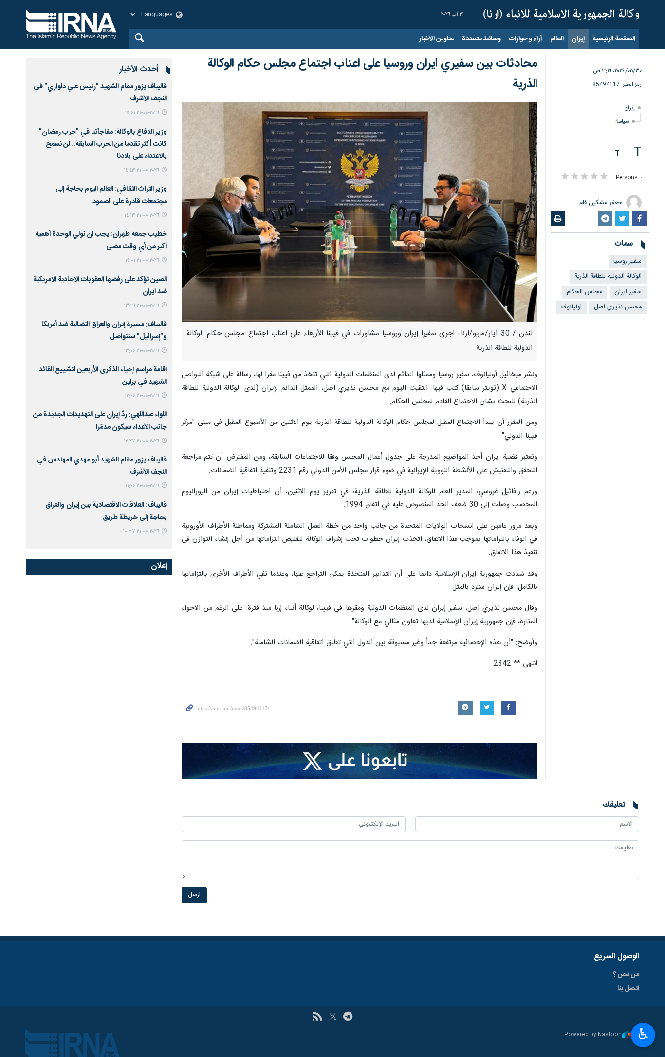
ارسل (194, 895)
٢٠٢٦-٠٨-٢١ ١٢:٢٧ (141, 441)
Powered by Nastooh (593, 1035)
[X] (332, 1017)
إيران (578, 39)
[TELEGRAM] (347, 1017)
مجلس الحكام (584, 292)
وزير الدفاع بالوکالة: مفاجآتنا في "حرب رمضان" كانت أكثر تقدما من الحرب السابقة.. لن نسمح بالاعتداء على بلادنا (103, 144)
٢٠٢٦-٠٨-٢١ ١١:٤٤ (142, 486)
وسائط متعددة (481, 39)
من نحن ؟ (626, 974)
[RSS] (317, 1017)
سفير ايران (628, 292)
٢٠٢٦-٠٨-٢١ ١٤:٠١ (142, 260)
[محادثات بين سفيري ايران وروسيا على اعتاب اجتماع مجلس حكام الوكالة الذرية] (359, 212)
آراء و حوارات (525, 39)
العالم (557, 39)
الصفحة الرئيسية (613, 39)
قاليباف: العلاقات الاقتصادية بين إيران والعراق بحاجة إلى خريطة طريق (106, 511)
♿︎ (643, 1034)
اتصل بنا (628, 989)
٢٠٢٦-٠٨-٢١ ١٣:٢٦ (141, 305)
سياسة (622, 121)
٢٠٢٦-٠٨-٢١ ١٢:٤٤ (142, 396)
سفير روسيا (627, 261)
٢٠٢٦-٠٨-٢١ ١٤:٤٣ (141, 170)
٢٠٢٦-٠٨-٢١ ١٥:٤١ (142, 112)
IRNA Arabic (561, 14)
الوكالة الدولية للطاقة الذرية (608, 276)
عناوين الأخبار (436, 39)
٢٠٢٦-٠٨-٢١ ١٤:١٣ (141, 215)
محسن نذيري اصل (618, 307)
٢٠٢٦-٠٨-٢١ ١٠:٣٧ (141, 531)
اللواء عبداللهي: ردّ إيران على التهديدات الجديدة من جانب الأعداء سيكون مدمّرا (100, 421)
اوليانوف (571, 307)
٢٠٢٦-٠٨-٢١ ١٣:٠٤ (141, 351)
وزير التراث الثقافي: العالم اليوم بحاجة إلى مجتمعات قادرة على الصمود (111, 195)
